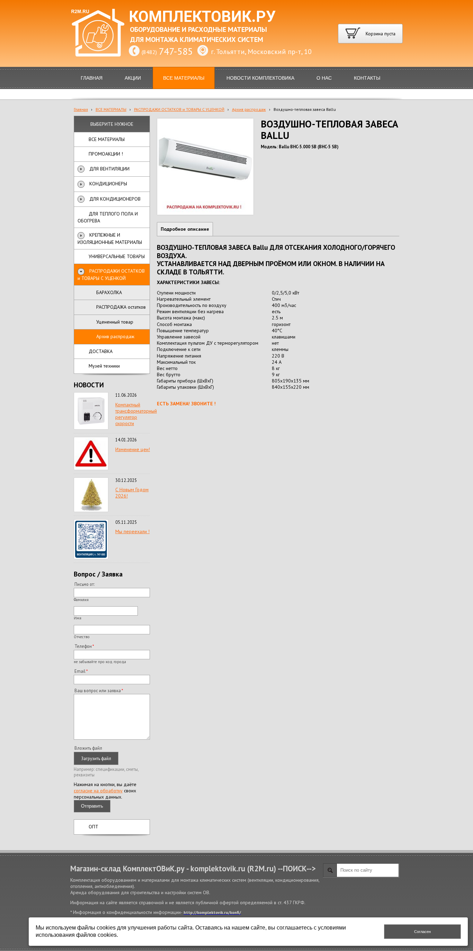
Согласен (422, 932)
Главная (81, 109)
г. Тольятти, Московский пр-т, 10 (261, 51)
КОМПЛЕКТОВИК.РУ (202, 17)
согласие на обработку (98, 790)
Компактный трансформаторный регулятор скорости (136, 414)
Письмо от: (84, 584)
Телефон (83, 646)
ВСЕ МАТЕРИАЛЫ (111, 109)
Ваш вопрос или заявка (97, 690)
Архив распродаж (249, 109)
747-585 (176, 51)
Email (80, 671)
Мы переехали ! (132, 531)
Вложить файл (88, 748)
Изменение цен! (132, 449)
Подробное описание (185, 229)
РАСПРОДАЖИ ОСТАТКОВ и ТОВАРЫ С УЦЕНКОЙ (179, 109)
